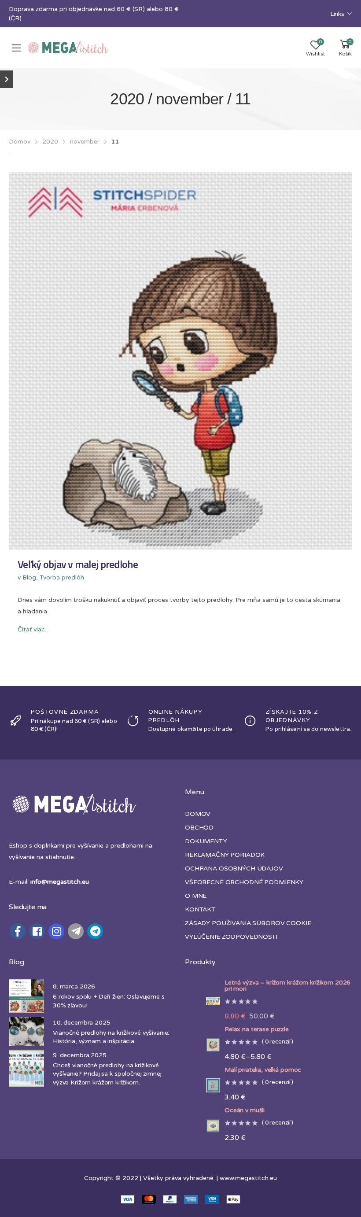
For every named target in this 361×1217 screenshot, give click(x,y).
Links (337, 14)
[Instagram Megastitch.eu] (56, 931)
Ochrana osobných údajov (234, 868)
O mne (195, 896)
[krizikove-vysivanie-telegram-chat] (95, 931)
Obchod (199, 827)
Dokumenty (206, 841)
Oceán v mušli (245, 1110)
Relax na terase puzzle (257, 1029)
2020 (50, 141)
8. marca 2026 (74, 986)
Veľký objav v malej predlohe (78, 564)
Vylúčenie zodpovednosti (231, 936)
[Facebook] (18, 931)
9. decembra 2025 (80, 1055)
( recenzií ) (277, 1042)
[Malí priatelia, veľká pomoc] (202, 1085)
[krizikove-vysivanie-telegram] (76, 931)
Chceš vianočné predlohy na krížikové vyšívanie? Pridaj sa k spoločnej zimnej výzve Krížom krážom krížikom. (107, 1074)
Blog (29, 577)
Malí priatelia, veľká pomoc (263, 1070)
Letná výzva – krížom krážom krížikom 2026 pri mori (287, 986)
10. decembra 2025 (82, 1022)
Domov (19, 141)
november (84, 141)
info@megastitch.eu (59, 881)
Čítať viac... (33, 629)
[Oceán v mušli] (202, 1126)
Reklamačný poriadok (225, 855)
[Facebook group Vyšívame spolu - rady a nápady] (37, 931)
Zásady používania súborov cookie (248, 923)
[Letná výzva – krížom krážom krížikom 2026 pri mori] (202, 1001)
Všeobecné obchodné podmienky (244, 882)
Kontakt (200, 909)
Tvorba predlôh (62, 577)
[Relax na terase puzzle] (202, 1045)
